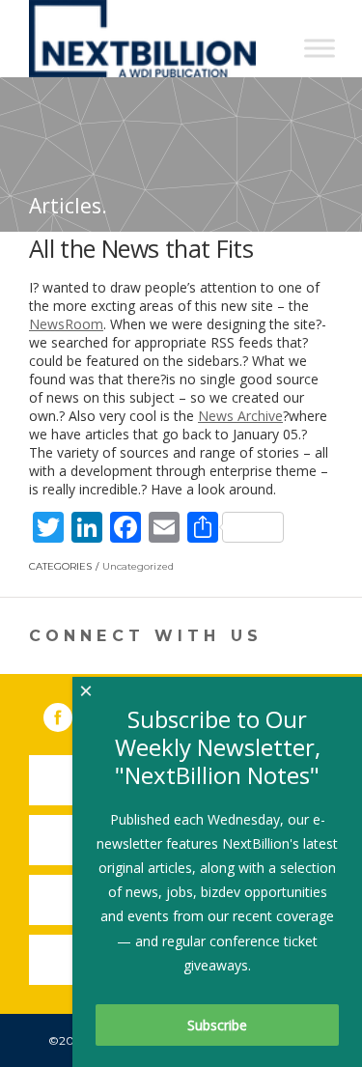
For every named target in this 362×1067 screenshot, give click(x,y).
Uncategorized (138, 566)
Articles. (68, 205)
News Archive (240, 416)
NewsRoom (66, 324)
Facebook (71, 713)
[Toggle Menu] (319, 48)
